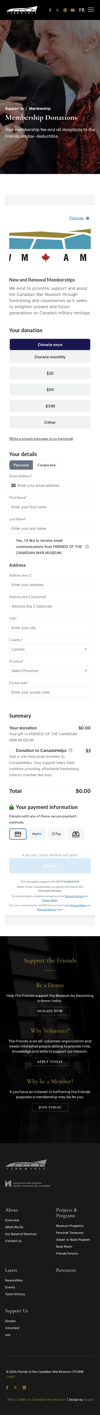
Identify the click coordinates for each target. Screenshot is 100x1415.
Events (10, 1287)
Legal (11, 1376)
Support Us (14, 108)
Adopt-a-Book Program (73, 1239)
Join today (50, 1107)
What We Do (14, 1227)
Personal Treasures (69, 1232)
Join (8, 1334)
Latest (11, 1270)
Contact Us (13, 1240)
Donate (10, 1321)
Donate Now (50, 1011)
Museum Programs (69, 1225)
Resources (66, 1270)
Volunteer (12, 1327)
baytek (89, 1399)
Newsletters (14, 1280)
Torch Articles (15, 1294)
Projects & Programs (66, 1213)
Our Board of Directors (21, 1234)
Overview (12, 1220)
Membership (40, 108)
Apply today (50, 1062)
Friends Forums (67, 1253)
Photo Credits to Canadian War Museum (36, 1399)
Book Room (64, 1246)
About (11, 1210)
